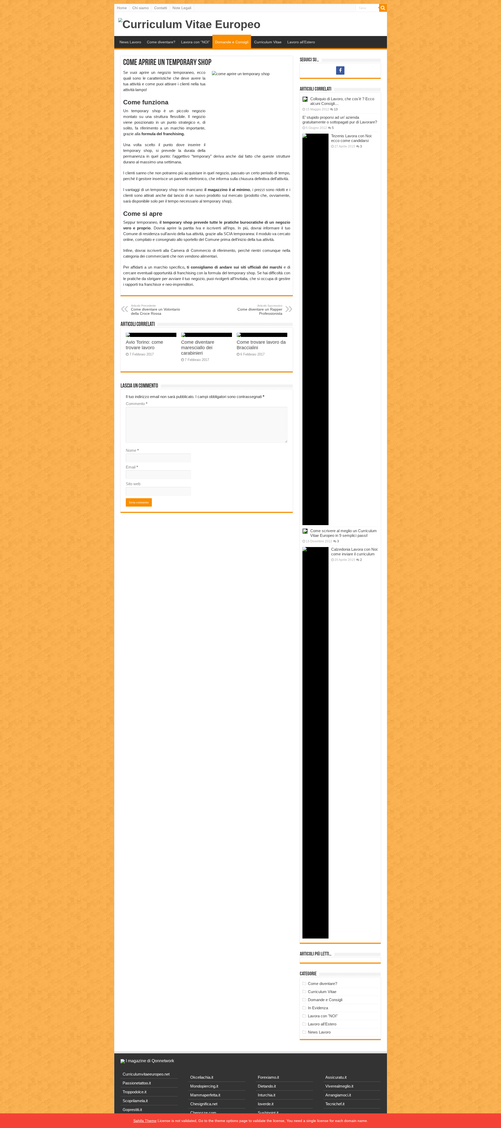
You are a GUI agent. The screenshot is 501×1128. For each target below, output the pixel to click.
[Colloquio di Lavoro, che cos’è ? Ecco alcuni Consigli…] (305, 99)
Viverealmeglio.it (339, 1086)
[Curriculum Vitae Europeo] (189, 23)
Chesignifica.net (203, 1104)
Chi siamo (140, 8)
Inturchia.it (266, 1095)
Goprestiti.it (132, 1109)
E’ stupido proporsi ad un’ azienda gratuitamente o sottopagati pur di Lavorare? (339, 119)
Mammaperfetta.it (205, 1095)
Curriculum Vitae (268, 42)
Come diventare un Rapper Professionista (259, 310)
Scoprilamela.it (135, 1101)
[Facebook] (340, 70)
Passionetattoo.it (137, 1083)
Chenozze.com (203, 1113)
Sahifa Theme (145, 1121)
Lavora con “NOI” (195, 42)
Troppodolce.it (134, 1092)
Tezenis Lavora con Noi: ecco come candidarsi (351, 138)
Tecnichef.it (334, 1104)
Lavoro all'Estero (322, 1024)
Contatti (160, 8)
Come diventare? (161, 42)
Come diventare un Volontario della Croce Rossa (155, 310)
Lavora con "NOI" (323, 1016)
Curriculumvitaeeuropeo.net (146, 1074)
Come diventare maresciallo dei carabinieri (197, 348)
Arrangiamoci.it (338, 1095)
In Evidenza (318, 1008)
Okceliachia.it (201, 1077)
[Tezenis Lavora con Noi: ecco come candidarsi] (315, 329)
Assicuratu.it (336, 1077)
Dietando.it (267, 1086)
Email (132, 467)
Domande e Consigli (231, 42)
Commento (136, 403)
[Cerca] (383, 8)
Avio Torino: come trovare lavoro (144, 345)
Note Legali (181, 8)
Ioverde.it (265, 1104)
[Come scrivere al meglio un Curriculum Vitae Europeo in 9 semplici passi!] (305, 531)
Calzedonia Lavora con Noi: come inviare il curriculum (354, 551)
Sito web (133, 484)
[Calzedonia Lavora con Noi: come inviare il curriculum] (315, 743)
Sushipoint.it (268, 1113)
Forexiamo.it (268, 1077)
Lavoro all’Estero (301, 42)
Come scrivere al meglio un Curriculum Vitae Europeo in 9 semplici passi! (343, 533)
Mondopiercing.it (204, 1086)
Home (122, 8)
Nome (132, 450)
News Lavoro (130, 42)
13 (336, 109)
